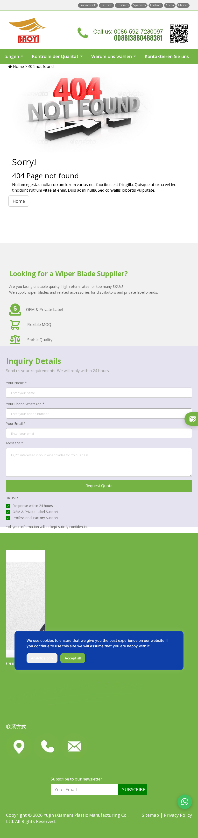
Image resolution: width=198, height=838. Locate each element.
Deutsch (106, 5)
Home (19, 66)
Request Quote (99, 485)
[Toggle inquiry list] (191, 419)
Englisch (156, 5)
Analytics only (42, 658)
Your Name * (16, 383)
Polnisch (123, 5)
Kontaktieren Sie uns (167, 56)
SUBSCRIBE (133, 789)
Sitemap (151, 815)
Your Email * (16, 423)
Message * (14, 443)
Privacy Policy (178, 815)
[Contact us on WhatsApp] (184, 802)
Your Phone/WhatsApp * (25, 404)
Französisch (88, 5)
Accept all (73, 658)
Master (183, 5)
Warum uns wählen (111, 56)
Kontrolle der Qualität (55, 56)
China (170, 5)
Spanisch (139, 5)
